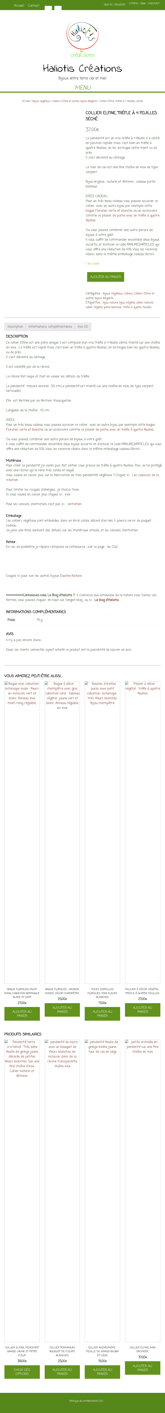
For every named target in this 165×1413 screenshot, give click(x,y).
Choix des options (22, 1372)
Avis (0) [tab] (83, 327)
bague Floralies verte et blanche (109, 210)
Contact (33, 5)
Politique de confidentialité (83, 1401)
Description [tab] (15, 327)
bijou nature (110, 303)
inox (67, 494)
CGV (101, 1401)
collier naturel (144, 303)
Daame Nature (71, 576)
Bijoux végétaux (41, 101)
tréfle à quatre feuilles (137, 307)
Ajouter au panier (105, 277)
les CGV (112, 547)
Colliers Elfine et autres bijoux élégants (75, 101)
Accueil (19, 5)
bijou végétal (127, 303)
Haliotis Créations (82, 69)
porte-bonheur (113, 307)
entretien (74, 504)
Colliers (128, 294)
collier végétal (94, 307)
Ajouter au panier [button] (22, 1014)
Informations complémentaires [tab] (50, 327)
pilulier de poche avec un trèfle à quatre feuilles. (119, 429)
